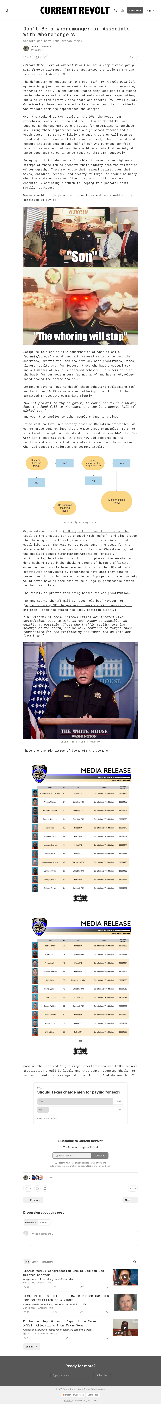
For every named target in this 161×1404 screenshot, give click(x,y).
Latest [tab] (35, 1261)
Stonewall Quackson (41, 47)
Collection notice (98, 1389)
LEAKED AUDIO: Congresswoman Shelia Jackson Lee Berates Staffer (63, 1273)
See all (29, 1346)
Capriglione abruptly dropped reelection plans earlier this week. (57, 1329)
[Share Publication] (122, 10)
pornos (44, 356)
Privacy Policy (104, 1165)
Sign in (151, 10)
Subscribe (135, 10)
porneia (31, 356)
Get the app (93, 1394)
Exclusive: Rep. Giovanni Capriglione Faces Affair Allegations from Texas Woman (60, 1323)
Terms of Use (96, 1162)
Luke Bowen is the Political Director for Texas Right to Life (54, 1304)
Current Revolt (45, 1283)
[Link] (18, 406)
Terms (87, 1389)
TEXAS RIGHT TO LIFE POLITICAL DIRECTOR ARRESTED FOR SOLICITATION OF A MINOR (66, 1298)
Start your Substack (74, 1394)
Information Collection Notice (79, 1165)
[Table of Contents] (3, 702)
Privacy (79, 1389)
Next (128, 1200)
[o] (125, 1277)
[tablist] (36, 1222)
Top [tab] (27, 1261)
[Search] (115, 10)
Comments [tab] (30, 1222)
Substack (68, 1400)
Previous (35, 1200)
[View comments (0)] (37, 57)
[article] (80, 1278)
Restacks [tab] (44, 1222)
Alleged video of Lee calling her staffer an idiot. (48, 1279)
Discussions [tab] (47, 1261)
